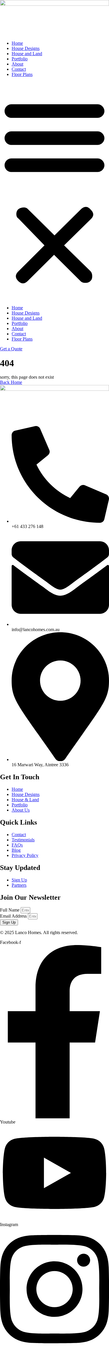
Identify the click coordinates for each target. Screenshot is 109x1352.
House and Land (27, 53)
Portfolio (20, 58)
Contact (19, 69)
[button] (54, 191)
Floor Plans (22, 74)
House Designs (26, 48)
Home (17, 43)
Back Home (11, 382)
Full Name (10, 909)
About (17, 64)
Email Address (14, 916)
